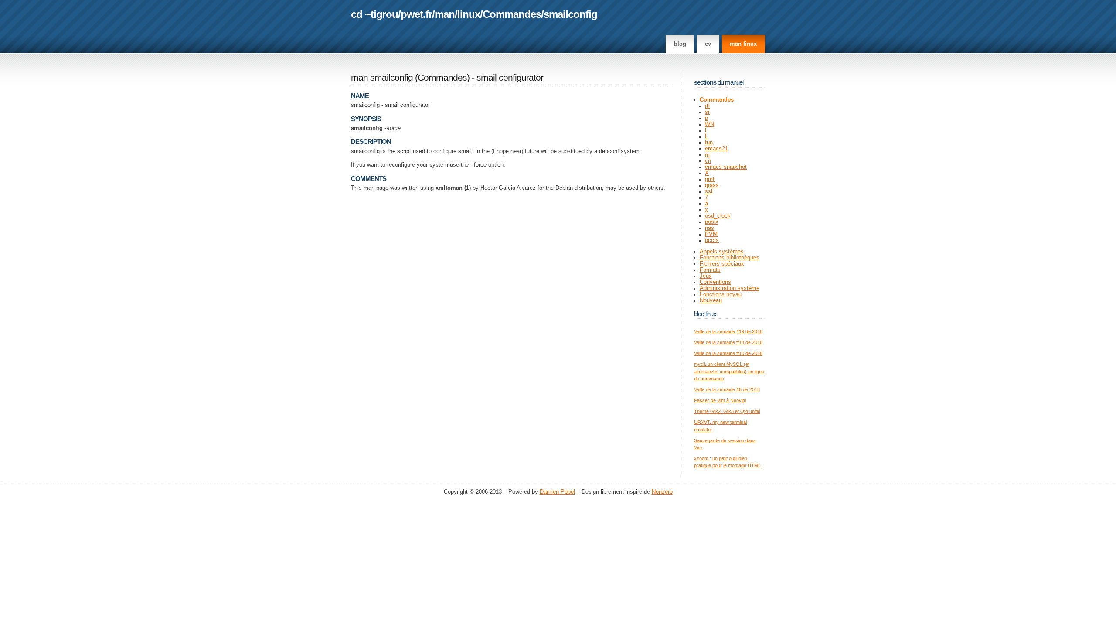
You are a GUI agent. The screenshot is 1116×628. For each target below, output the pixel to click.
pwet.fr (416, 14)
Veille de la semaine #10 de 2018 (728, 353)
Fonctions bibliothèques (729, 258)
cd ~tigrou (374, 14)
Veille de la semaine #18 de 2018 (728, 342)
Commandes (512, 14)
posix (711, 222)
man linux (743, 44)
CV (708, 44)
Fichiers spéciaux (722, 264)
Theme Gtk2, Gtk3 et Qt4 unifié (727, 411)
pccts (712, 240)
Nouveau (711, 300)
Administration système (729, 288)
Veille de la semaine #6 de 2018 (727, 389)
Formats (710, 270)
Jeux (706, 276)
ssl (708, 191)
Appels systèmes (722, 252)
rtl (707, 106)
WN (709, 124)
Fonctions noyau (721, 294)
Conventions (715, 282)
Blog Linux (705, 313)
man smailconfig (382, 77)
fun (709, 143)
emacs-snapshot (726, 167)
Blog (680, 44)
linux (468, 14)
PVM (711, 234)
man (445, 14)
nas (709, 228)
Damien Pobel (557, 492)
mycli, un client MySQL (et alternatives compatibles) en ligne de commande (729, 371)
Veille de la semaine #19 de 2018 (728, 331)
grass (712, 185)
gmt (710, 179)
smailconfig (570, 14)
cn (708, 161)
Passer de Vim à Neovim (720, 400)
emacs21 (716, 149)
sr (707, 112)
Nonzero (662, 492)
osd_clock (718, 216)
